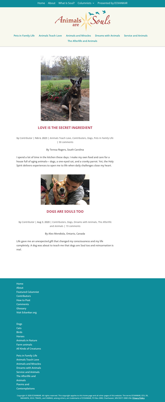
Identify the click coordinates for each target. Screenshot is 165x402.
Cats (18, 328)
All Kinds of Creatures (28, 348)
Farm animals (24, 344)
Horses (20, 336)
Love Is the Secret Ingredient (65, 127)
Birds (19, 332)
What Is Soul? (66, 3)
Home (41, 3)
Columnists (84, 3)
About (51, 3)
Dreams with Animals (107, 36)
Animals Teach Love (50, 36)
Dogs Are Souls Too (65, 211)
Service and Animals (135, 36)
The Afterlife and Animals (82, 41)
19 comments (73, 226)
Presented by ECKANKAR (112, 3)
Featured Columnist (27, 291)
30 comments (66, 142)
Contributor (26, 138)
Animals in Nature (26, 340)
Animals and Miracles (78, 36)
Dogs (90, 138)
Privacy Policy (138, 398)
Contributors (79, 138)
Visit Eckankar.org (26, 312)
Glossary (21, 308)
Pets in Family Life (24, 36)
